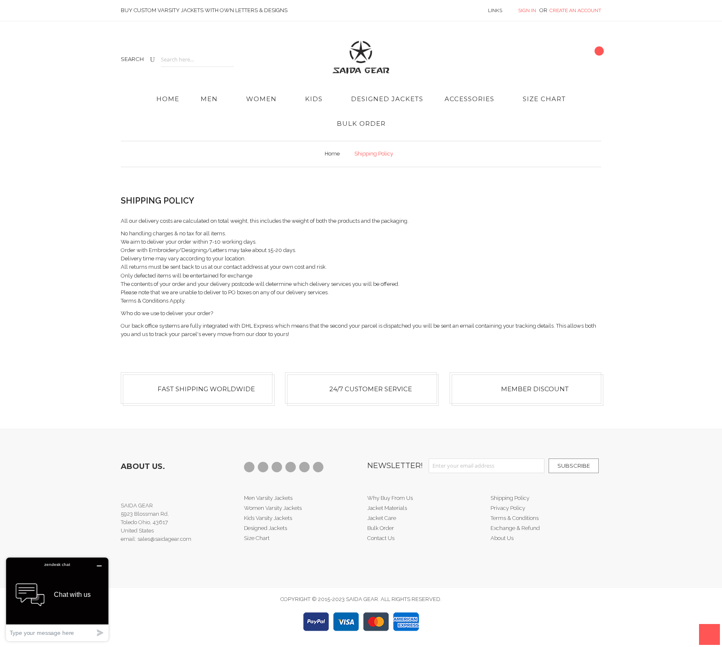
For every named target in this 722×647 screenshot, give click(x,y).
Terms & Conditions (515, 518)
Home (332, 153)
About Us (502, 538)
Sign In (527, 10)
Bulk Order (380, 528)
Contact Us (380, 538)
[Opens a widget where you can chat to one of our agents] (57, 599)
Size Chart (256, 538)
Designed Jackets (265, 528)
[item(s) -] (595, 57)
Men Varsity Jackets (268, 498)
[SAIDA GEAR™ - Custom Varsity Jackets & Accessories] (361, 54)
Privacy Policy (508, 508)
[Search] (152, 59)
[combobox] (197, 59)
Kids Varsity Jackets (268, 518)
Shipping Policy (510, 498)
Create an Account (575, 10)
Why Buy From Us (390, 498)
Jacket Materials (387, 508)
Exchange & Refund (515, 528)
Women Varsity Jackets (273, 508)
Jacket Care (381, 518)
